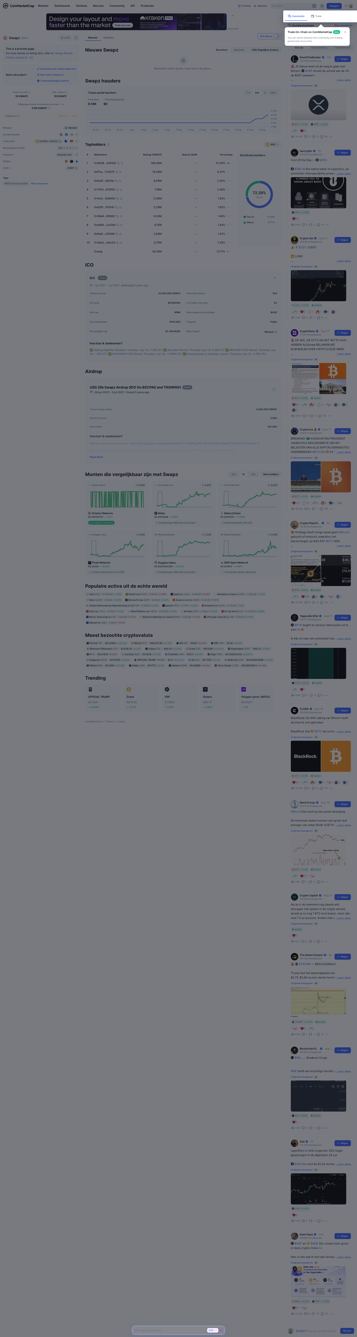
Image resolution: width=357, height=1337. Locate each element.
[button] (345, 32)
